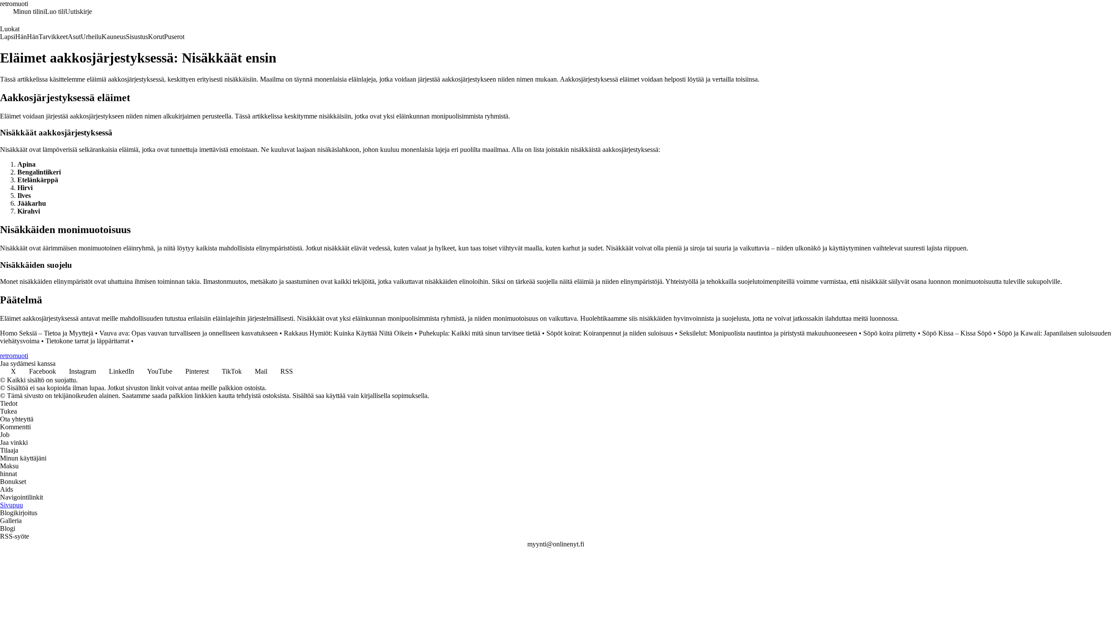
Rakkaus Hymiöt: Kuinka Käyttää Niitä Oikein (348, 333)
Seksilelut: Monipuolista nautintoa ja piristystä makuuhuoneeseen (768, 333)
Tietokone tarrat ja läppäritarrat (87, 341)
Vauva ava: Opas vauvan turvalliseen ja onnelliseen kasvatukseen (188, 333)
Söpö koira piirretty (889, 333)
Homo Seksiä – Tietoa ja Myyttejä (46, 333)
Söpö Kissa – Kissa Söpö (957, 333)
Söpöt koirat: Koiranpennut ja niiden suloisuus (609, 333)
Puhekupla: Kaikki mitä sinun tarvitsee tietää (479, 333)
